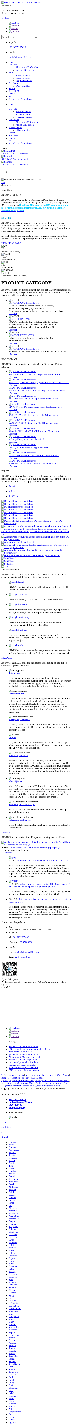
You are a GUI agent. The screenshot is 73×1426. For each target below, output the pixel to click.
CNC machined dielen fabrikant (24, 1070)
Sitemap (26, 1078)
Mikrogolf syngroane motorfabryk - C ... (28, 439)
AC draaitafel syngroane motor (23, 1067)
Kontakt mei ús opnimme (21, 99)
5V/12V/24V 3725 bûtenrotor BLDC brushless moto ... (35, 423)
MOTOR (13, 109)
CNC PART (14, 119)
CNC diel (13, 64)
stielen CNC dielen (25, 70)
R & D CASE (15, 91)
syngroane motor (24, 80)
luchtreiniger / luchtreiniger (22, 804)
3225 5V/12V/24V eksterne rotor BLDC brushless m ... (35, 415)
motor (11, 72)
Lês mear (13, 313)
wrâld (20, 645)
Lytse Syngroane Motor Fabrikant (17, 1080)
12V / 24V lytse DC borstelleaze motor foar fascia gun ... (35, 407)
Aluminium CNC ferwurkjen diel (24, 1057)
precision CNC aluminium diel (23, 1046)
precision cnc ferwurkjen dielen (24, 1059)
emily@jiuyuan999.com (20, 57)
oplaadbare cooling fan (20, 820)
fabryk (21, 582)
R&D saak (13, 135)
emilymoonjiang (23, 957)
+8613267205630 (17, 47)
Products (12, 1075)
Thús (11, 62)
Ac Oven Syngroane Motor (48, 1083)
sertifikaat (23, 594)
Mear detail (23, 153)
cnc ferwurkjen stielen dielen (22, 1065)
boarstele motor (23, 78)
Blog (3, 1078)
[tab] (40, 486)
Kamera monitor (16, 693)
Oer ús (12, 94)
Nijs (10, 96)
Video (66, 1075)
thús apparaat (15, 673)
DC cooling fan (23, 86)
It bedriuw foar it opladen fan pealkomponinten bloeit (44, 860)
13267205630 (25, 942)
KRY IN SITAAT (9, 153)
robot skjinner (15, 781)
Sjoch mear (6, 852)
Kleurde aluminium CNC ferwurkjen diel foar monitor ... (35, 374)
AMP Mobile (37, 1078)
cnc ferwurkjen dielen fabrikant (23, 1062)
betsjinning (23, 617)
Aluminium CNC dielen (27, 67)
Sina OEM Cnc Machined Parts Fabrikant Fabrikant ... (34, 463)
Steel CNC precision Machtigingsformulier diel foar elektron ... (39, 382)
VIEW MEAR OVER (11, 243)
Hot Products (14, 1078)
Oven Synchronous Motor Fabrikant (52, 1080)
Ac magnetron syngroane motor (44, 1086)
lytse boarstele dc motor (20, 1052)
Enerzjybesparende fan (19, 719)
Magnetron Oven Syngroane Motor (18, 1083)
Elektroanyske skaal (18, 755)
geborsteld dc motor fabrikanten (24, 1054)
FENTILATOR (15, 127)
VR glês (12, 737)
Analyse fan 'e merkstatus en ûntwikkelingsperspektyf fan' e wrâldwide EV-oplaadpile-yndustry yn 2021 (39, 885)
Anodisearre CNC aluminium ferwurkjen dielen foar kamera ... (38, 390)
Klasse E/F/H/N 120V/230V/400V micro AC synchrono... (36, 431)
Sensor (12, 88)
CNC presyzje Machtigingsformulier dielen (29, 1049)
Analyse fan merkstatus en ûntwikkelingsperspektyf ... (37, 847)
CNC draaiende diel (29, 303)
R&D (59, 1075)
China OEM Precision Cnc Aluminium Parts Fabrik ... (34, 455)
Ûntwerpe (22, 604)
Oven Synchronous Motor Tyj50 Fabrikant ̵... (30, 447)
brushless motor (23, 75)
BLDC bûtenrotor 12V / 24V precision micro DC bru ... (35, 399)
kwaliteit (22, 630)
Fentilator (13, 83)
